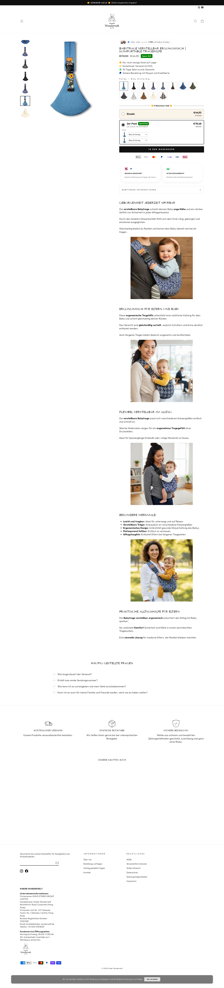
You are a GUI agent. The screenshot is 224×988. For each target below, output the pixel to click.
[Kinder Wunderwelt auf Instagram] (21, 871)
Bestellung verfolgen (92, 864)
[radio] (123, 86)
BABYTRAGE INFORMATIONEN (139, 190)
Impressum (131, 881)
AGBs (129, 859)
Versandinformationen (137, 864)
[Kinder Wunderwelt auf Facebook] (26, 871)
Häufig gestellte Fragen (94, 868)
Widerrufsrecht (133, 868)
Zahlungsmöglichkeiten (137, 877)
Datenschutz (132, 872)
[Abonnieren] (57, 863)
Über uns (87, 859)
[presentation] (62, 814)
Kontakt (86, 872)
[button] (161, 114)
